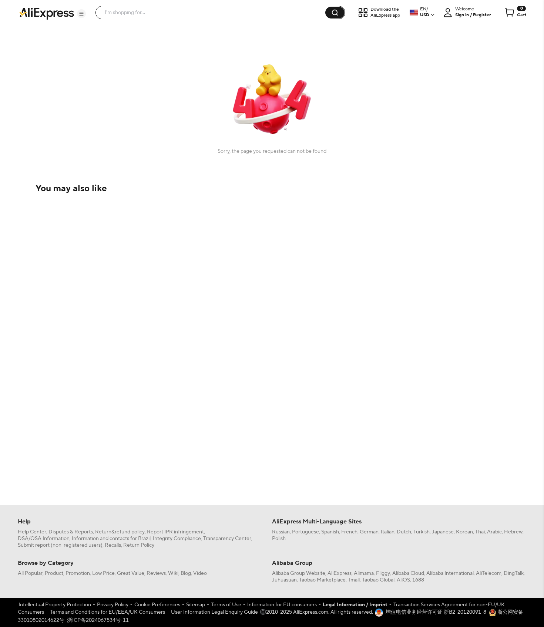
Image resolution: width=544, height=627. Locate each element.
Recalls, (113, 545)
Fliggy (383, 573)
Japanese (443, 532)
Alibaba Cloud (408, 573)
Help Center (32, 532)
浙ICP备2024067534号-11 (98, 620)
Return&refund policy (120, 532)
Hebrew (513, 532)
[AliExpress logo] (46, 13)
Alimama (364, 573)
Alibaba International (450, 573)
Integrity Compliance (177, 538)
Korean (464, 532)
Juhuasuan (284, 580)
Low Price (103, 573)
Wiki (173, 573)
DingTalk (514, 573)
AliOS (403, 580)
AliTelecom (488, 573)
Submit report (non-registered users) (60, 545)
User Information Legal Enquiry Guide (214, 612)
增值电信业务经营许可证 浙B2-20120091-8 (436, 612)
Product (54, 573)
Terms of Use (226, 604)
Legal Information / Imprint (355, 604)
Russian (281, 532)
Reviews (156, 573)
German (369, 532)
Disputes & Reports (70, 532)
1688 (418, 580)
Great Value (130, 573)
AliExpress (340, 573)
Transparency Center (227, 538)
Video (200, 573)
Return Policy (138, 545)
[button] (81, 13)
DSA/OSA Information (44, 538)
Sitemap (195, 604)
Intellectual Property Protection (55, 604)
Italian (387, 532)
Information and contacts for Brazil (111, 538)
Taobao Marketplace (322, 580)
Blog (186, 573)
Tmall (354, 580)
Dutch (404, 532)
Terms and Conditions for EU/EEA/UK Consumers (107, 612)
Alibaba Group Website (298, 573)
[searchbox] (213, 12)
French (349, 532)
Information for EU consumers (282, 604)
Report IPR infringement (175, 532)
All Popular (30, 573)
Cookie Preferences (157, 604)
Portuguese (305, 532)
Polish (279, 538)
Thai (480, 532)
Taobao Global (378, 580)
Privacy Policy (112, 604)
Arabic (494, 532)
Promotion (78, 573)
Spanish (330, 532)
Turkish (421, 532)
